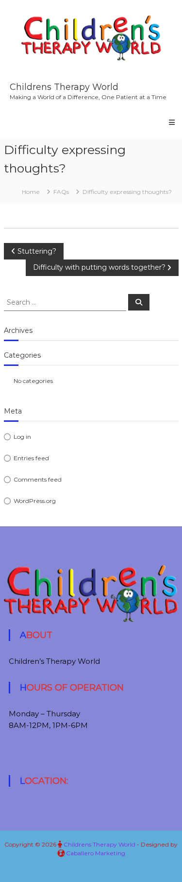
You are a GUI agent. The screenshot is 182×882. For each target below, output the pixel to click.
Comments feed (38, 479)
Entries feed (31, 458)
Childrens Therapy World (64, 87)
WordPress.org (35, 500)
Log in (22, 436)
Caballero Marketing (95, 853)
